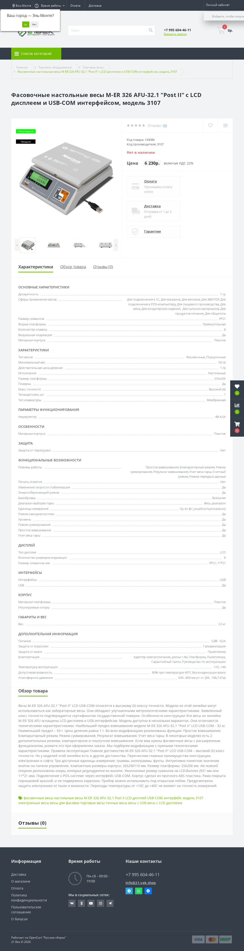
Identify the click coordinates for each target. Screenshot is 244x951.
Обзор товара (73, 266)
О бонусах (19, 919)
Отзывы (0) (103, 266)
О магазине (20, 881)
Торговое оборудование (55, 67)
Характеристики (35, 267)
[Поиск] (151, 30)
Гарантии (152, 231)
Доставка (95, 5)
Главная (22, 67)
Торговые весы (93, 67)
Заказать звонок (175, 34)
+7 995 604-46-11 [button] (143, 874)
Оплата (75, 5)
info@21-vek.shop (141, 882)
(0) (165, 125)
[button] (237, 427)
